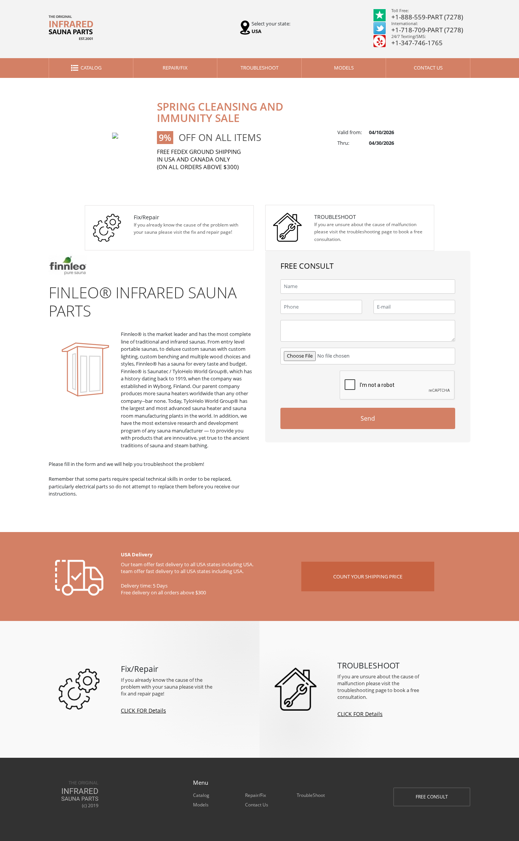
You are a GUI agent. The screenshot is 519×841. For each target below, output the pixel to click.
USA (256, 31)
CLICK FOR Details (143, 710)
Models (344, 67)
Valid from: (349, 132)
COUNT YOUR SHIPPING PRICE (367, 576)
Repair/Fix (175, 67)
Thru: (343, 142)
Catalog (91, 67)
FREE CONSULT (432, 796)
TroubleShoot (259, 67)
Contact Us (428, 67)
